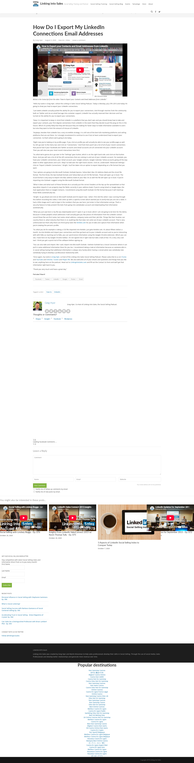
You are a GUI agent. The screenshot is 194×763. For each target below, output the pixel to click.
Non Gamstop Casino (97, 702)
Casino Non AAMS (97, 677)
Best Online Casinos (97, 707)
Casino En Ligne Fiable (97, 711)
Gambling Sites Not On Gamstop (97, 713)
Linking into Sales (51, 3)
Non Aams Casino (97, 685)
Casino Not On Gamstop (97, 679)
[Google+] (157, 12)
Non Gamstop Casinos (97, 670)
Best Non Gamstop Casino (97, 724)
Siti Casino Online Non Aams (97, 728)
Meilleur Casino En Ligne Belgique (97, 734)
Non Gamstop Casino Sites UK (97, 696)
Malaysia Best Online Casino (97, 741)
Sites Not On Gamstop (97, 698)
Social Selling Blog (116, 4)
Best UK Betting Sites (97, 715)
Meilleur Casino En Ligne (97, 709)
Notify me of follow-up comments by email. (52, 489)
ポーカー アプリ (97, 756)
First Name (6, 564)
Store (144, 4)
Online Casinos (97, 690)
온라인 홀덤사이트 (97, 672)
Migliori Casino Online (97, 675)
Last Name (6, 571)
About (150, 4)
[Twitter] (159, 12)
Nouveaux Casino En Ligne (97, 751)
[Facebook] (156, 12)
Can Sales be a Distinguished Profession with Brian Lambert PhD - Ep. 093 (24, 622)
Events (127, 4)
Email (4, 577)
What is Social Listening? (11, 604)
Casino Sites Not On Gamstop (97, 681)
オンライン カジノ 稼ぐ (97, 743)
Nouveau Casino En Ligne (97, 739)
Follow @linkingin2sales (11, 636)
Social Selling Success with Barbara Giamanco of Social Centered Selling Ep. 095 (22, 609)
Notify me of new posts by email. (48, 492)
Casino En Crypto (97, 730)
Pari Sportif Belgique (97, 732)
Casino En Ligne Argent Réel (97, 745)
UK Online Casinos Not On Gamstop (97, 717)
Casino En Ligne (97, 722)
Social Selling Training (98, 4)
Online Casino (97, 694)
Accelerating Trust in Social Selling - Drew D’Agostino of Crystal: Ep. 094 (22, 616)
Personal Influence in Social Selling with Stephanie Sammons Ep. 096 (24, 598)
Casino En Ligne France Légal (97, 692)
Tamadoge (136, 4)
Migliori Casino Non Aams (97, 726)
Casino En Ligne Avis (97, 747)
